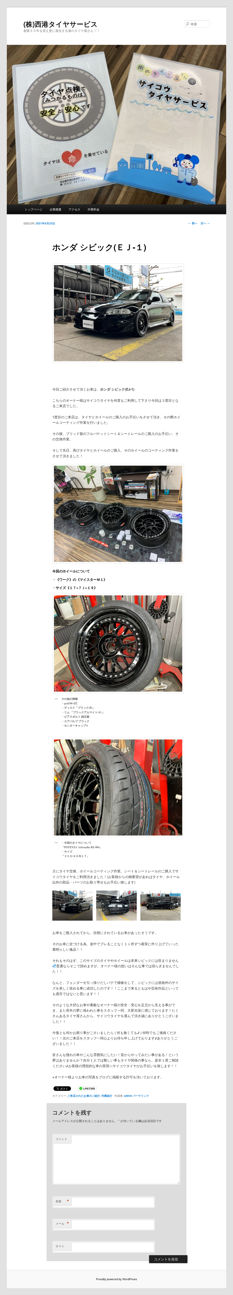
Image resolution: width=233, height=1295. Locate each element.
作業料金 (93, 209)
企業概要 (55, 209)
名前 (62, 1201)
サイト (60, 1246)
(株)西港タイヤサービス (60, 24)
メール (62, 1223)
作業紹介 (106, 1096)
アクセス (74, 209)
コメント (61, 1139)
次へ (205, 223)
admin (128, 1096)
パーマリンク (141, 1096)
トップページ (33, 209)
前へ (192, 223)
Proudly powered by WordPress (116, 1279)
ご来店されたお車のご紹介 (83, 1096)
